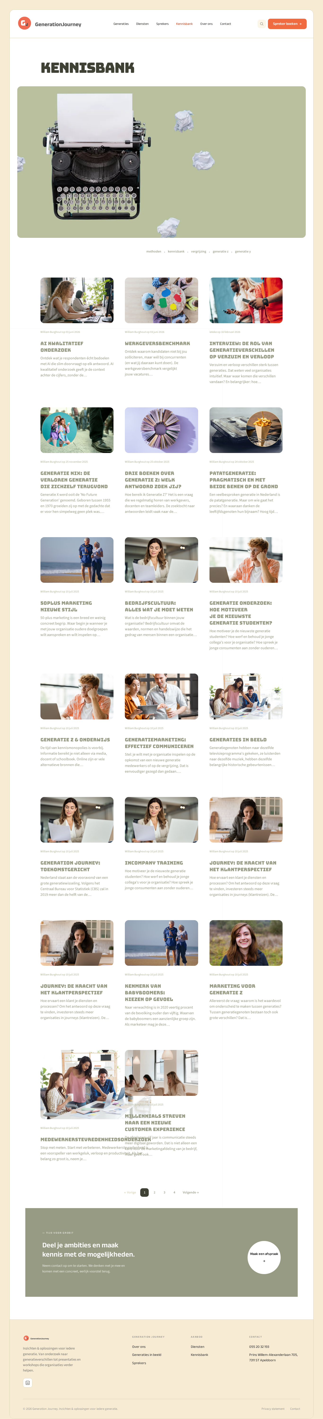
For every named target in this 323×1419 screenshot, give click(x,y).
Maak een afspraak (264, 1257)
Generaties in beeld (146, 1355)
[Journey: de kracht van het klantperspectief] (246, 847)
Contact (225, 24)
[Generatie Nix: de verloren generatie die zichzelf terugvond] (76, 460)
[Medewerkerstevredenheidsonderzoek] (76, 1106)
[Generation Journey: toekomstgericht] (76, 847)
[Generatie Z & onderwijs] (76, 724)
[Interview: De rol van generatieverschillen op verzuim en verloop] (246, 331)
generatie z (220, 251)
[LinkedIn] (27, 1383)
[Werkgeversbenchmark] (161, 331)
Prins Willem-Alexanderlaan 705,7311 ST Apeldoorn (273, 1357)
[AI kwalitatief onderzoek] (76, 331)
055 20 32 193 (259, 1347)
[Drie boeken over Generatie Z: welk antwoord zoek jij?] (161, 460)
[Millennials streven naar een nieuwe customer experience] (161, 1106)
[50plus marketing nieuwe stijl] (76, 594)
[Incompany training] (161, 847)
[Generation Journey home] (51, 24)
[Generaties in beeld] (246, 724)
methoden (153, 251)
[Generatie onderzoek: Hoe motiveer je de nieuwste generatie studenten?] (246, 594)
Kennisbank (184, 24)
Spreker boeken (285, 24)
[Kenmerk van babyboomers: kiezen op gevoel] (161, 973)
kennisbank (176, 251)
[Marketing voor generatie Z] (246, 973)
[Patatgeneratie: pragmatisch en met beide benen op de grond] (246, 460)
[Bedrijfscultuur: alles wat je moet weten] (161, 594)
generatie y (243, 251)
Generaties (121, 24)
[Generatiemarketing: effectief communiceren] (161, 724)
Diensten (142, 24)
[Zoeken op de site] (262, 24)
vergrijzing (198, 251)
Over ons (206, 24)
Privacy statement (273, 1409)
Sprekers (162, 24)
